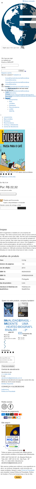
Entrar (21, 71)
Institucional (5, 389)
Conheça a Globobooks (11, 125)
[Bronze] (13, 434)
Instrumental (18, 95)
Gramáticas (25, 95)
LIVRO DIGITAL (11, 110)
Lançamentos (13, 99)
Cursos (7, 95)
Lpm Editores (29, 172)
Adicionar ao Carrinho (7, 194)
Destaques (12, 105)
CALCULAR (21, 208)
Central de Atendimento (11, 127)
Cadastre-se (17, 75)
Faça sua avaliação (8, 366)
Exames (12, 95)
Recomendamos (14, 107)
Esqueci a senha (6, 73)
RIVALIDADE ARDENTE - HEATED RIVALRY (12, 325)
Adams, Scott (22, 172)
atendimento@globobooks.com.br (11, 378)
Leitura (31, 95)
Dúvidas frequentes (7, 384)
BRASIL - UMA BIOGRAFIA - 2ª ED (26, 326)
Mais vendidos (12, 102)
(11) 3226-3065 (6, 374)
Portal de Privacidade (28, 470)
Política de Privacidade (8, 391)
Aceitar (18, 477)
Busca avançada (29, 1)
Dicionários (8, 97)
